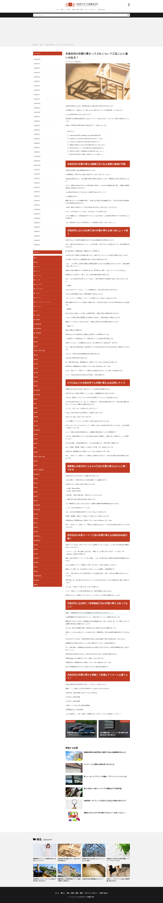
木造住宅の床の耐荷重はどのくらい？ (93, 879)
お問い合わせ (101, 9)
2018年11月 (37, 214)
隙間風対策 (38, 575)
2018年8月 (37, 227)
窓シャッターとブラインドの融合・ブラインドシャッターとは (105, 776)
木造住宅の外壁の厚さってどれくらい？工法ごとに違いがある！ (59, 44)
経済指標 (37, 505)
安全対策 (37, 390)
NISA (36, 262)
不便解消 (37, 319)
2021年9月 (37, 63)
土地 (36, 368)
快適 (36, 421)
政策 (36, 439)
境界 (36, 381)
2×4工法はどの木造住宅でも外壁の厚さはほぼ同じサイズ (84, 141)
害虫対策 (37, 394)
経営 (81, 9)
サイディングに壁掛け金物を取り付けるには (99, 764)
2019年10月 (37, 165)
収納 (36, 359)
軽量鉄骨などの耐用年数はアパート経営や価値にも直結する (69, 880)
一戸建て (37, 315)
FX (36, 258)
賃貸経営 (37, 540)
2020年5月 (37, 134)
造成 (36, 553)
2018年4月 (37, 244)
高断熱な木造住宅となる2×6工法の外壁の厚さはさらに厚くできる (86, 145)
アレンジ (37, 271)
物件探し (37, 474)
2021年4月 (37, 85)
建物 (41, 44)
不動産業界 (38, 333)
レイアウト (38, 306)
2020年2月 (37, 147)
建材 (36, 412)
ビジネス (37, 293)
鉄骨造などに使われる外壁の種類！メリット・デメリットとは (118, 859)
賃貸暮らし (38, 536)
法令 (36, 465)
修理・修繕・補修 (40, 350)
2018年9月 (37, 222)
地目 (36, 377)
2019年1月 (37, 205)
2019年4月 (37, 191)
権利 (36, 461)
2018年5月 (37, 240)
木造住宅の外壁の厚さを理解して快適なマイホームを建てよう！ (86, 154)
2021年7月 (37, 72)
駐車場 (37, 580)
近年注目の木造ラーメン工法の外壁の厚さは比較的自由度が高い (86, 148)
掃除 (36, 434)
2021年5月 (37, 81)
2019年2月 (37, 200)
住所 (36, 346)
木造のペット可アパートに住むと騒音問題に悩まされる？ (118, 880)
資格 (36, 545)
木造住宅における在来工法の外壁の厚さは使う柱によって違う (85, 138)
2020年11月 (37, 108)
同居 (36, 363)
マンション (38, 297)
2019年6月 (37, 183)
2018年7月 (37, 231)
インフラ (37, 280)
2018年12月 (37, 209)
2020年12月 (37, 103)
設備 (36, 518)
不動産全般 (38, 324)
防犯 (36, 567)
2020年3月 (37, 143)
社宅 (36, 487)
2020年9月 (37, 116)
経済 (77, 9)
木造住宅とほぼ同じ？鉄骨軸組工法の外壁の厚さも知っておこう (86, 151)
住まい (37, 337)
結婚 (36, 514)
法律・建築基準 (39, 469)
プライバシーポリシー (90, 9)
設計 (36, 522)
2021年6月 (37, 77)
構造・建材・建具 (40, 456)
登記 (36, 483)
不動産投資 (38, 328)
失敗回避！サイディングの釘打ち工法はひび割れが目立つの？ (105, 801)
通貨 (36, 549)
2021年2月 (37, 94)
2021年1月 (37, 99)
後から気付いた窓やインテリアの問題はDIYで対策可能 (103, 788)
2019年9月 (37, 169)
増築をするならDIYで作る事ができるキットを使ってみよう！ (105, 813)
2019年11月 (37, 161)
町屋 (36, 478)
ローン (37, 311)
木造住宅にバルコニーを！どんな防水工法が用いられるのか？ (44, 880)
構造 (80, 61)
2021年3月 (37, 90)
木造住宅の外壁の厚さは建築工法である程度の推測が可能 (84, 135)
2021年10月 (37, 59)
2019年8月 (37, 174)
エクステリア (38, 284)
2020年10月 (37, 112)
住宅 (68, 9)
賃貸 (36, 531)
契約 (36, 386)
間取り (37, 562)
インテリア (38, 275)
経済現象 (37, 509)
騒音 (36, 584)
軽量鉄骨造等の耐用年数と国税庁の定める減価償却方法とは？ (105, 752)
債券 (36, 355)
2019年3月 (37, 196)
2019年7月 (37, 178)
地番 (36, 372)
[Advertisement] (81, 31)
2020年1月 (37, 152)
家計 (36, 399)
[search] (128, 15)
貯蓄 (36, 527)
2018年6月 (37, 236)
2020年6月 (37, 130)
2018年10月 (37, 218)
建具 (36, 408)
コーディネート (39, 288)
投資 (73, 9)
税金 (36, 492)
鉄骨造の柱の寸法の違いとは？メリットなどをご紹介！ (93, 859)
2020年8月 (37, 121)
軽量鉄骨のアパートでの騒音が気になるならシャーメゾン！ (44, 859)
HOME (36, 44)
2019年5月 (37, 187)
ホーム (58, 9)
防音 (36, 571)
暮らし (63, 9)
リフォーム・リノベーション (43, 302)
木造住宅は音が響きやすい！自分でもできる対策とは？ (69, 859)
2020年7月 (37, 125)
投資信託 (37, 430)
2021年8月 (37, 68)
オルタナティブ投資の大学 (86, 897)
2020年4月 (37, 138)
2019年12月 (37, 156)
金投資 (37, 558)
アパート (37, 266)
